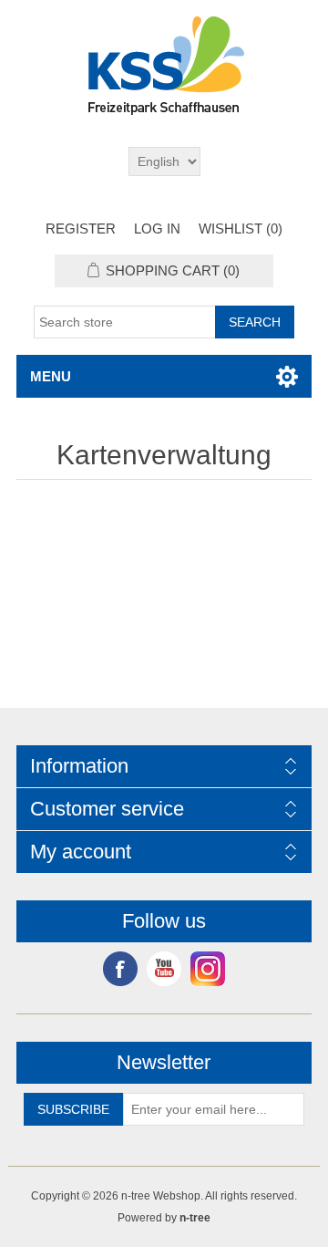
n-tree (194, 1217)
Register (81, 228)
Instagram (207, 968)
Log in (157, 228)
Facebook (120, 968)
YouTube (164, 968)
